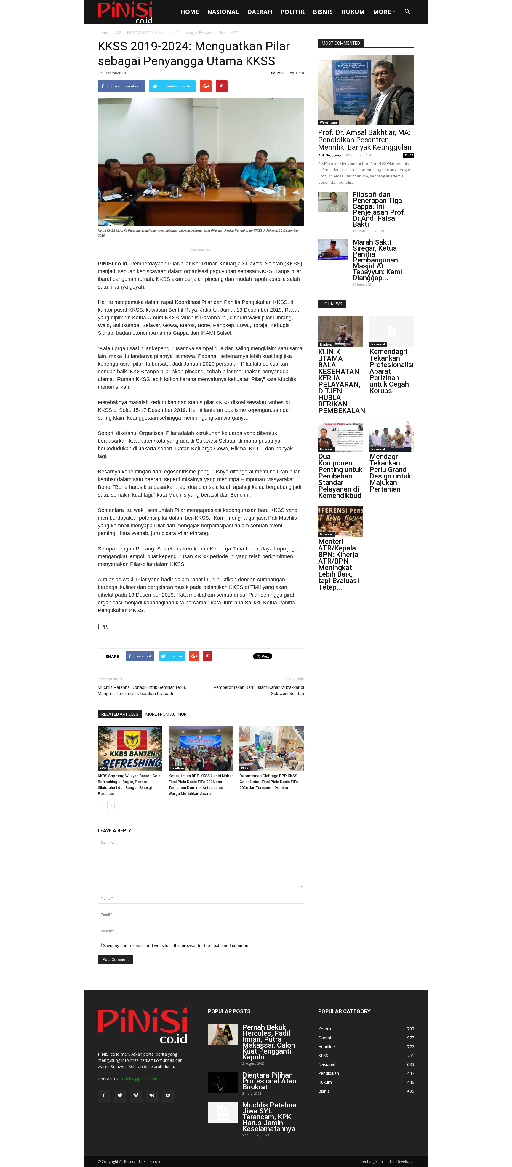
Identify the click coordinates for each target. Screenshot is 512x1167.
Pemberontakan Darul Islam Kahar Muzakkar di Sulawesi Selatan (259, 690)
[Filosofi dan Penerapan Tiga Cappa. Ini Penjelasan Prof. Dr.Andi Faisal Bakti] (333, 202)
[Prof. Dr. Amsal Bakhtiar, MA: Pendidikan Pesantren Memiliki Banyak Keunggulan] (366, 90)
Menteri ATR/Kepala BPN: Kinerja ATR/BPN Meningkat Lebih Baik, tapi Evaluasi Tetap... (338, 564)
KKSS (117, 32)
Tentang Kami (372, 1161)
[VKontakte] (152, 1096)
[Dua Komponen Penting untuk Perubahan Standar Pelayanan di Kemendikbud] (340, 436)
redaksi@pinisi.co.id (139, 1079)
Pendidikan (328, 1073)
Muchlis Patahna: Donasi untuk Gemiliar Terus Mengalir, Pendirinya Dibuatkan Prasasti (142, 690)
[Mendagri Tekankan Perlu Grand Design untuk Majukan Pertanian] (392, 436)
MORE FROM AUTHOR (166, 714)
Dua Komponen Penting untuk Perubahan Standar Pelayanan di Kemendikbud (340, 476)
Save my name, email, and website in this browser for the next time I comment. (177, 945)
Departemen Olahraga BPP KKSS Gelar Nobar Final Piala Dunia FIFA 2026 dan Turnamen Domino (268, 782)
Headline (177, 768)
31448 (299, 73)
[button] (407, 12)
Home (189, 12)
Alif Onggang (329, 155)
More (382, 12)
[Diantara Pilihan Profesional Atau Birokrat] (223, 1082)
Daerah (259, 12)
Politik (293, 12)
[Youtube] (168, 1096)
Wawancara (328, 122)
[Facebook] (104, 1096)
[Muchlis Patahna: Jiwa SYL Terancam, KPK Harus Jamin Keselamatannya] (223, 1112)
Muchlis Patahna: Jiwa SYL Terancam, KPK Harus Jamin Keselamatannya (270, 1117)
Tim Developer (401, 1161)
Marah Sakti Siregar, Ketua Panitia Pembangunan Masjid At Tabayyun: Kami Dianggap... (377, 260)
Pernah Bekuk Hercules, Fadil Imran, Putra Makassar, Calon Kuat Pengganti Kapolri (268, 1042)
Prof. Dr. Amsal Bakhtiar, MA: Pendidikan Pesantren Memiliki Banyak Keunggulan (365, 139)
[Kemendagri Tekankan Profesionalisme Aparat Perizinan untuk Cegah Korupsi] (392, 331)
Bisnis (323, 12)
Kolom (324, 1029)
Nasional (223, 12)
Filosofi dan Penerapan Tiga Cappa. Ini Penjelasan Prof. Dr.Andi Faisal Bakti (379, 209)
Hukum (353, 12)
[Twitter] (120, 1096)
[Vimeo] (136, 1096)
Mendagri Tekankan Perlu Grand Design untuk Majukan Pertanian (390, 472)
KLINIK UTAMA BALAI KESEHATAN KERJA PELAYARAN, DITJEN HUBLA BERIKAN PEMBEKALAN (341, 381)
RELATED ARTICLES (119, 714)
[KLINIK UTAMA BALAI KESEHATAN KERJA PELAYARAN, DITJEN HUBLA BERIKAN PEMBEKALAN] (340, 331)
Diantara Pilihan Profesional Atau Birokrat (269, 1081)
